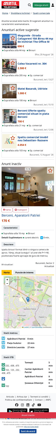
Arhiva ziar (22, 396)
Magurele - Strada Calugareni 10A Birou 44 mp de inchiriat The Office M (35, 38)
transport (22, 209)
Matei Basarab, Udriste (32, 88)
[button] (27, 299)
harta (8, 209)
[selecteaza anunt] (13, 38)
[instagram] (22, 404)
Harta (7, 272)
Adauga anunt (41, 5)
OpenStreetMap (37, 327)
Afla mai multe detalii (31, 427)
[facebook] (16, 404)
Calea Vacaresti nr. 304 (32, 63)
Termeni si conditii (39, 396)
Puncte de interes (24, 272)
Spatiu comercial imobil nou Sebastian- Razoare (33, 138)
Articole (10, 396)
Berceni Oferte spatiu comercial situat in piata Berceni (33, 114)
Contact (39, 399)
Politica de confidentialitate (18, 399)
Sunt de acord (28, 431)
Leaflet (26, 327)
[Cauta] (29, 5)
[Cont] (53, 5)
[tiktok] (33, 404)
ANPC (48, 399)
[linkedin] (27, 404)
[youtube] (39, 404)
